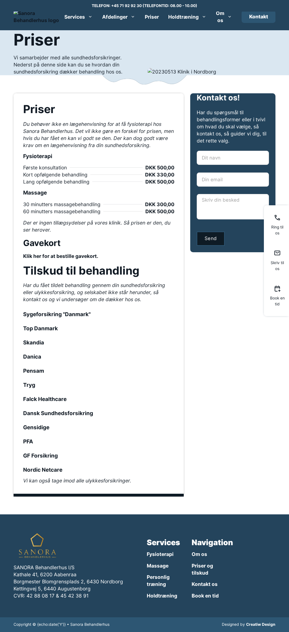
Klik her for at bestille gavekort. (60, 256)
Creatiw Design (260, 624)
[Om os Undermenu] (229, 16)
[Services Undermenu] (90, 16)
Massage (157, 566)
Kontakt (258, 17)
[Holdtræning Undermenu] (204, 16)
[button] (98, 314)
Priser (152, 17)
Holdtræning (183, 17)
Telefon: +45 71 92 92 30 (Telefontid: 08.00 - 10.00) (144, 5)
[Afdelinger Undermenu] (132, 16)
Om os (220, 16)
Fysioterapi (160, 554)
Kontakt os (205, 584)
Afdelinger (115, 17)
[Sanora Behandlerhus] (38, 545)
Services (74, 17)
